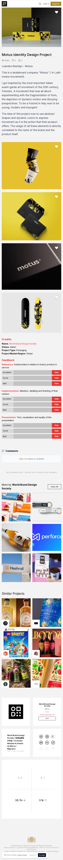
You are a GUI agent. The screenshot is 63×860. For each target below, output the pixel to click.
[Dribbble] (53, 736)
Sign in (46, 4)
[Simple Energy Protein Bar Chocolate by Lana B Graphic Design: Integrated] (16, 507)
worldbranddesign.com (47, 715)
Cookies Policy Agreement (27, 847)
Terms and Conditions (49, 847)
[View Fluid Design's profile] (5, 653)
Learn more (22, 855)
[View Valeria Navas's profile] (36, 653)
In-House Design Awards (34, 851)
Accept (42, 855)
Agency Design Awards (13, 851)
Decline (33, 855)
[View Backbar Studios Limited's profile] (5, 623)
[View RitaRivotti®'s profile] (36, 623)
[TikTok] (53, 742)
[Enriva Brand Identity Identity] (46, 507)
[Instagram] (47, 736)
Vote (57, 372)
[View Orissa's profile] (5, 684)
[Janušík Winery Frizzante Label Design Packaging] (16, 537)
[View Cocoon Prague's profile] (36, 684)
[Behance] (41, 742)
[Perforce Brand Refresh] (46, 537)
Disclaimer (31, 849)
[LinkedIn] (47, 742)
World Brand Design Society (22, 343)
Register (55, 3)
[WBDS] (41, 736)
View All (54, 486)
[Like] (56, 12)
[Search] (40, 4)
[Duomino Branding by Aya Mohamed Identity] (46, 567)
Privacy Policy (9, 847)
